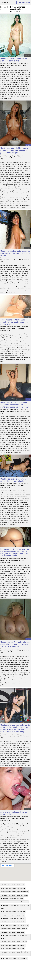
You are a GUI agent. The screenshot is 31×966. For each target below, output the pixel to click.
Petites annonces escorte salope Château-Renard (14, 937)
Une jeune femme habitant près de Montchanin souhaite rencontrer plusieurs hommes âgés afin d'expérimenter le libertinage (15, 728)
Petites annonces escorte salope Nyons (13, 948)
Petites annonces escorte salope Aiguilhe (13, 911)
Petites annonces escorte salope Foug (12, 898)
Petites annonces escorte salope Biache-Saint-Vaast (15, 906)
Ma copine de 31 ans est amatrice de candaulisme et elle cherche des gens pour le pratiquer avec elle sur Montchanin (14, 552)
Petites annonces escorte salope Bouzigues (14, 958)
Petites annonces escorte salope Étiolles (13, 922)
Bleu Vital (4, 2)
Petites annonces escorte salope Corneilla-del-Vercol (15, 953)
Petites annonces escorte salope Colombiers (14, 902)
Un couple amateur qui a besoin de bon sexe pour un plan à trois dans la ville (15, 253)
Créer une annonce (24, 2)
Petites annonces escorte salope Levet (12, 915)
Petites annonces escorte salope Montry (13, 945)
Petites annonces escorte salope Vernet (13, 918)
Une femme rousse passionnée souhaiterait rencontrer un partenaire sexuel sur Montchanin (14, 404)
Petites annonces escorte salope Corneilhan (14, 895)
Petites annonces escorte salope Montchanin (14, 925)
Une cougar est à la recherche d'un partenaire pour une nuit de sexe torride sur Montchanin (15, 644)
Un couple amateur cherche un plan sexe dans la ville (13, 59)
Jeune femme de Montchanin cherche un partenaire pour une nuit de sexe (14, 322)
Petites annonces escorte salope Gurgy (13, 932)
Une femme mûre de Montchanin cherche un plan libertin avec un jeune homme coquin (14, 150)
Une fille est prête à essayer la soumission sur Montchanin (13, 480)
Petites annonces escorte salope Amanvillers (14, 891)
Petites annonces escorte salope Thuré (13, 885)
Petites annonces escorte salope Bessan (13, 888)
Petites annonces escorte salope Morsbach (14, 928)
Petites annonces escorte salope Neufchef (14, 942)
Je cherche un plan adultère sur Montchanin (13, 813)
